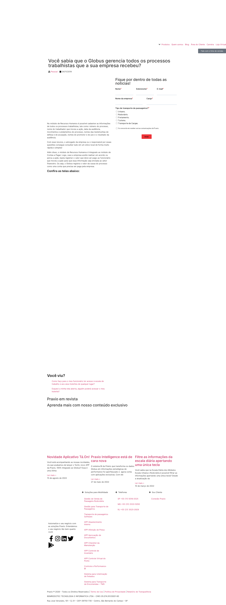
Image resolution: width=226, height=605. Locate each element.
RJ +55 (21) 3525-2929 (128, 509)
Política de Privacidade (115, 592)
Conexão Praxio (158, 499)
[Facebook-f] (51, 539)
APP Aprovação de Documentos (92, 536)
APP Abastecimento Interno (93, 523)
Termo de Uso (96, 592)
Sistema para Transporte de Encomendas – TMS (95, 583)
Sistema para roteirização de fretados (95, 575)
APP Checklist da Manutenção (91, 544)
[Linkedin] (64, 539)
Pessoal (54, 71)
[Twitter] (71, 539)
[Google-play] (51, 545)
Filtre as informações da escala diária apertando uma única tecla (153, 461)
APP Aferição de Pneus (94, 530)
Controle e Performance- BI (95, 567)
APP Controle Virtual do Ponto (95, 559)
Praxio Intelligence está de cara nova (111, 459)
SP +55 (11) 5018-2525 (128, 499)
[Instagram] (58, 539)
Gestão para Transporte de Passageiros (96, 507)
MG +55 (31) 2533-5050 (129, 504)
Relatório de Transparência (139, 592)
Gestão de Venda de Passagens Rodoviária (94, 500)
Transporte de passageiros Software (96, 515)
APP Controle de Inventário (91, 552)
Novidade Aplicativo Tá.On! (68, 457)
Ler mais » (51, 475)
